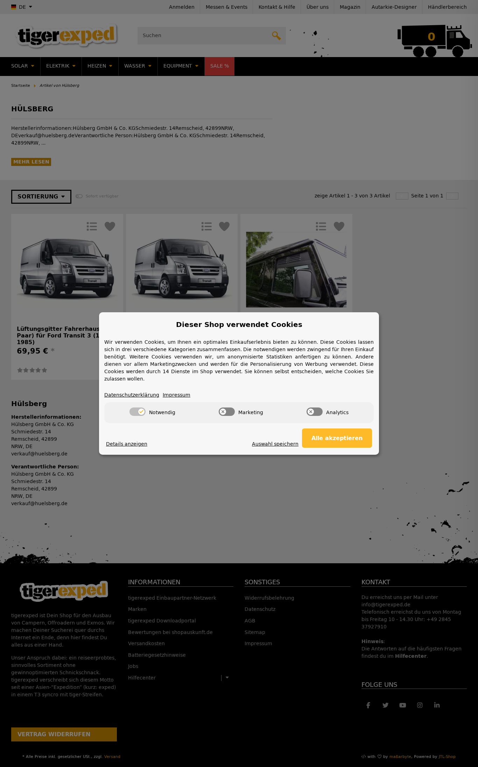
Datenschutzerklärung (131, 395)
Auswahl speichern (275, 444)
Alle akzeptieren (337, 438)
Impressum (176, 395)
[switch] (137, 411)
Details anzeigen (126, 444)
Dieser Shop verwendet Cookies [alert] (239, 324)
